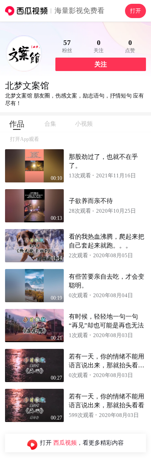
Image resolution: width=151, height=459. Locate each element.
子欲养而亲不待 (91, 201)
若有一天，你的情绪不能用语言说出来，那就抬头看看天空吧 (106, 365)
